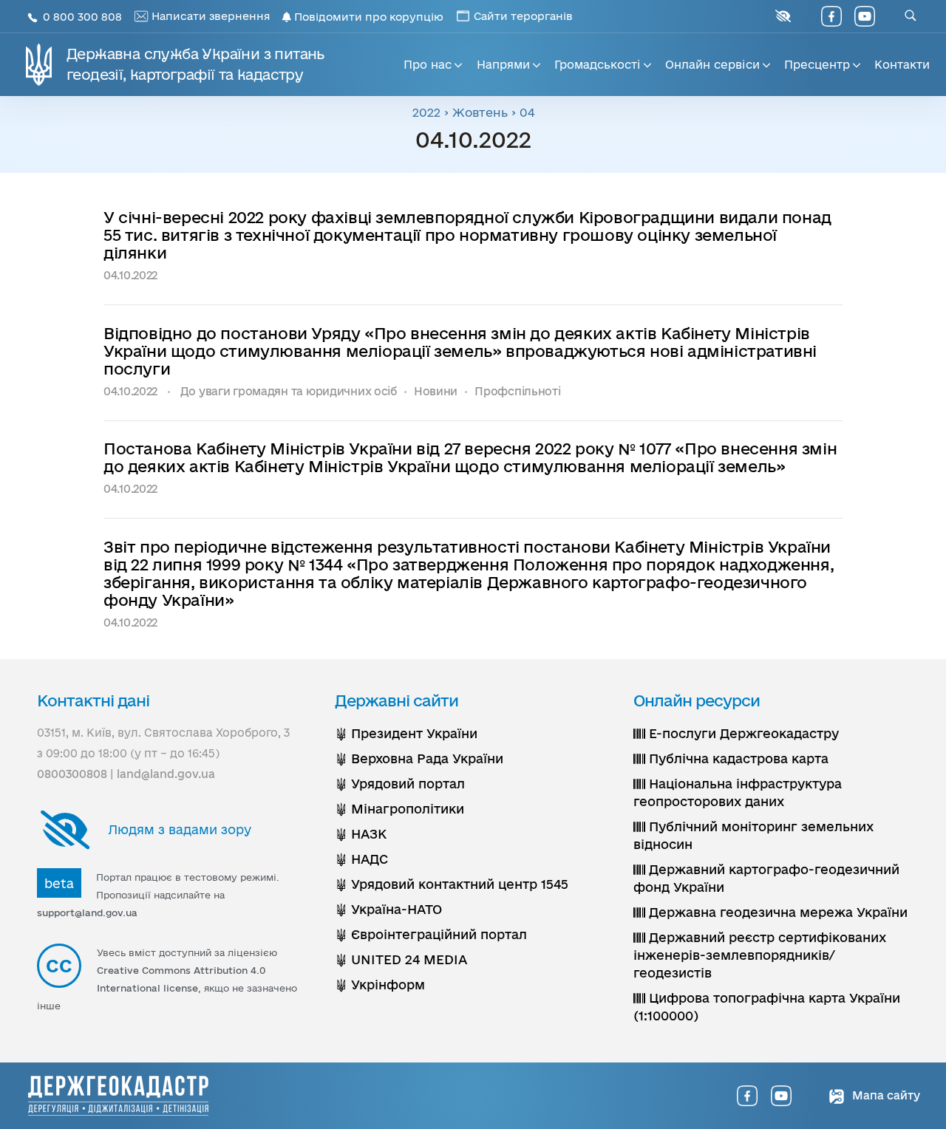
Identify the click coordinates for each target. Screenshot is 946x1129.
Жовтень (480, 112)
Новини (435, 391)
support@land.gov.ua (87, 912)
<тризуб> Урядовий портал (400, 784)
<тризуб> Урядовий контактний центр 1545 (451, 884)
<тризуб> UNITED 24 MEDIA (401, 959)
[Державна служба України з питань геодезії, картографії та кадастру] (118, 1096)
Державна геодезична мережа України (776, 912)
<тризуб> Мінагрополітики (399, 809)
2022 (426, 112)
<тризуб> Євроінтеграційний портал (431, 934)
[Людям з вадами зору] (781, 16)
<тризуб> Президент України (406, 733)
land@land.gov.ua (166, 774)
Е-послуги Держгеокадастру (742, 733)
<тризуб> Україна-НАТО (388, 909)
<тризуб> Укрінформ (380, 985)
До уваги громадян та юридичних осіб (288, 391)
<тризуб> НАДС (361, 859)
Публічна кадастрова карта (736, 758)
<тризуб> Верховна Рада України (419, 758)
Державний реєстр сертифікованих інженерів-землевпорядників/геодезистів (759, 955)
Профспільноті (517, 391)
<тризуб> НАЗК (361, 834)
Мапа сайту (884, 1095)
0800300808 (72, 774)
